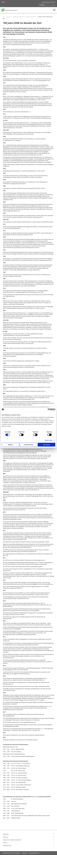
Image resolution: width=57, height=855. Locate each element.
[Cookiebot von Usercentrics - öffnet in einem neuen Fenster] (48, 409)
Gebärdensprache (46, 2)
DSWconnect (53, 2)
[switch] (21, 435)
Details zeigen (48, 440)
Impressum (25, 853)
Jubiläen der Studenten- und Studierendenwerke (24, 16)
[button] (28, 834)
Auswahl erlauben (28, 444)
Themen (9, 16)
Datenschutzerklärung (34, 853)
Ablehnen (10, 444)
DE (2, 2)
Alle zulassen (46, 444)
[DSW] (9, 10)
